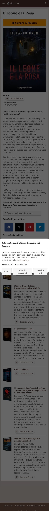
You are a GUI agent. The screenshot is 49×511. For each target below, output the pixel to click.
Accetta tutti (40, 271)
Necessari (8, 264)
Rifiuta (7, 271)
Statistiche (22, 264)
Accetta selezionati (22, 271)
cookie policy (22, 260)
